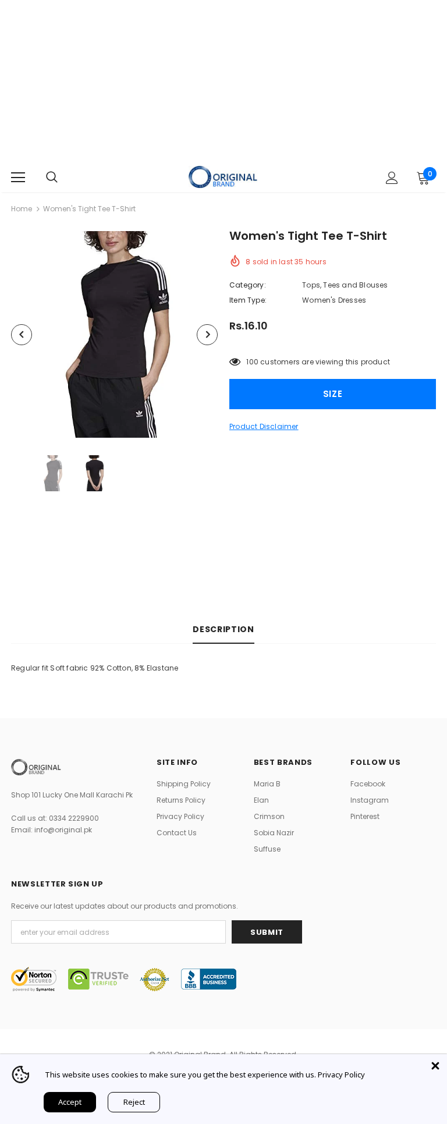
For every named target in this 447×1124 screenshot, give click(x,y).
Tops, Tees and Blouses (345, 285)
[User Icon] (392, 178)
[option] (114, 334)
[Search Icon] (52, 177)
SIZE (333, 394)
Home (21, 209)
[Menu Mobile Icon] (18, 178)
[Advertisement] (223, 81)
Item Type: (248, 300)
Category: (247, 285)
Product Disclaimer (264, 426)
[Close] (435, 1066)
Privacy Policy (341, 1074)
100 (252, 362)
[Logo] (223, 177)
